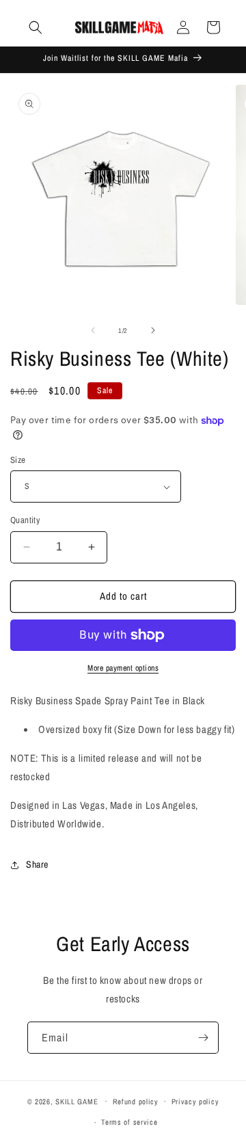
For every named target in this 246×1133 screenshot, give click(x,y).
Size (18, 460)
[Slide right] (153, 330)
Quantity (25, 520)
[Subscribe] (203, 1038)
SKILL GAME (76, 1101)
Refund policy (136, 1101)
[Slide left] (93, 330)
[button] (35, 27)
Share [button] (37, 864)
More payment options (123, 668)
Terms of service (129, 1122)
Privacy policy (195, 1101)
